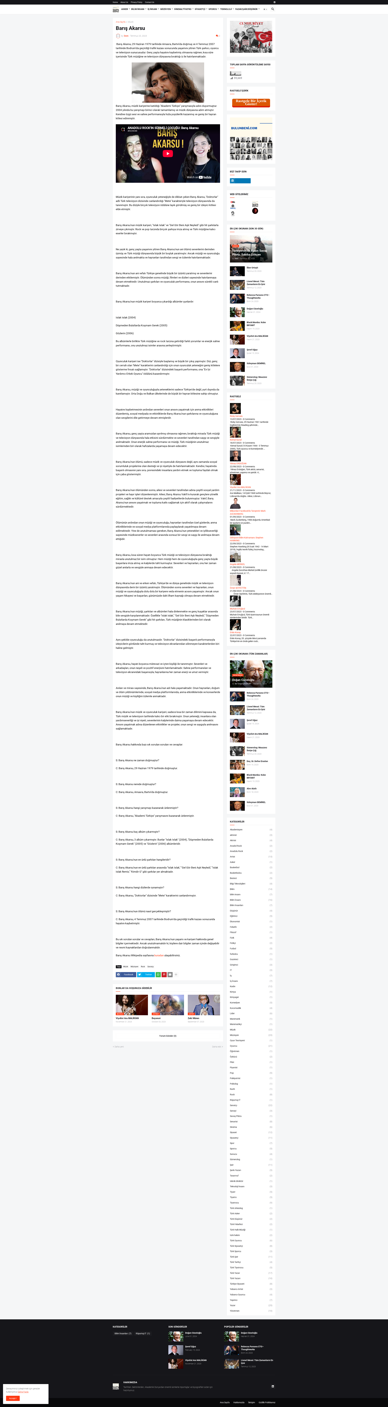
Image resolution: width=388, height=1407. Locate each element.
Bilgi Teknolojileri (251, 883)
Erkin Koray (235, 632)
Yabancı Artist (251, 1289)
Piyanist (251, 1067)
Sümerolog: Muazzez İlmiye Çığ (257, 378)
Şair (251, 1165)
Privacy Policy (136, 2)
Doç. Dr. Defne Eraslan (257, 761)
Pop (251, 1073)
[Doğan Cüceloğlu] (237, 312)
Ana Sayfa (120, 22)
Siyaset (251, 1132)
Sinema (251, 1127)
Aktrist (251, 840)
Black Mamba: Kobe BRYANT (256, 323)
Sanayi (251, 1111)
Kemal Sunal (236, 440)
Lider (251, 1013)
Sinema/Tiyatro (182, 9)
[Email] (170, 974)
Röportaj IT (251, 1100)
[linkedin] (274, 2)
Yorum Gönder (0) (167, 1036)
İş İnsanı (152, 9)
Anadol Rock (251, 846)
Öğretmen (251, 1051)
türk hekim (251, 1235)
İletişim (251, 1402)
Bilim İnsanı (137, 9)
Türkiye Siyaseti (251, 1284)
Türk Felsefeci (251, 1224)
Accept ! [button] (13, 1398)
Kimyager (251, 997)
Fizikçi (251, 943)
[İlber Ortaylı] (237, 271)
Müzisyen (165, 9)
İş (251, 975)
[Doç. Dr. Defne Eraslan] (237, 765)
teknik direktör (251, 1181)
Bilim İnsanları (251, 905)
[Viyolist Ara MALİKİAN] (237, 340)
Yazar (251, 1305)
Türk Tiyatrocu (251, 1267)
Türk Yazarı (251, 1278)
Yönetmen (251, 1311)
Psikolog (251, 1084)
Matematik (251, 1019)
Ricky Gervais (236, 416)
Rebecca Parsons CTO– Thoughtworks (258, 296)
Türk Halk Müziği (251, 1230)
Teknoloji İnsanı (251, 1186)
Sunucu (251, 1154)
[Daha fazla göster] (176, 974)
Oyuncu (251, 1046)
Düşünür (251, 910)
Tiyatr (251, 1192)
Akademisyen (251, 829)
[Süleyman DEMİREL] (237, 367)
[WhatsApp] (158, 974)
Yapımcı (251, 1300)
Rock (143, 967)
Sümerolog (251, 1159)
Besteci (251, 878)
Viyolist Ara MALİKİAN (127, 1018)
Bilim (251, 889)
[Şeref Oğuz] (237, 353)
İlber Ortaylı (252, 267)
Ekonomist (251, 921)
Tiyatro (251, 1197)
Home (115, 2)
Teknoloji (226, 9)
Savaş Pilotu (251, 1116)
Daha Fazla (23, 1392)
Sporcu (213, 9)
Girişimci (251, 965)
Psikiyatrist (251, 1078)
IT (251, 970)
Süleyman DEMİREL (256, 363)
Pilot (251, 1062)
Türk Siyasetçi (251, 1246)
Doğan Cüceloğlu (255, 308)
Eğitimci (251, 916)
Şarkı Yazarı (251, 1170)
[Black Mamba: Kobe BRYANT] (237, 326)
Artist (251, 856)
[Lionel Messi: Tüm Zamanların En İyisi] (237, 285)
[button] (265, 9)
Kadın (251, 986)
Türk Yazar (251, 1273)
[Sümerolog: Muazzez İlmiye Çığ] (237, 381)
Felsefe (251, 927)
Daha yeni (119, 1046)
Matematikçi (251, 1024)
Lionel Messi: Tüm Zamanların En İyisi (256, 282)
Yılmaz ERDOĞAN (238, 463)
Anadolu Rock (251, 851)
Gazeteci (251, 959)
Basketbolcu (251, 873)
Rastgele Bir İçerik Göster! (251, 102)
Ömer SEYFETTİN (238, 588)
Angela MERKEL (237, 564)
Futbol (251, 948)
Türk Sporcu (251, 1251)
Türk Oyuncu (251, 1240)
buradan (159, 955)
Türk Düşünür (251, 1219)
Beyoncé (156, 1018)
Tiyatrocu (251, 1202)
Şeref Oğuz (252, 349)
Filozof (251, 932)
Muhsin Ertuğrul (237, 608)
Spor (251, 1143)
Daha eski (216, 1046)
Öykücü (251, 1056)
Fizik (251, 938)
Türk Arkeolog (251, 1208)
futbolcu (251, 954)
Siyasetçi (200, 9)
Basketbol (251, 867)
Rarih (251, 1089)
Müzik (131, 22)
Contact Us (149, 2)
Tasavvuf (251, 1175)
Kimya (251, 992)
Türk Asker (251, 1213)
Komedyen (251, 1002)
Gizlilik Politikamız (267, 1402)
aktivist (251, 835)
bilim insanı (251, 894)
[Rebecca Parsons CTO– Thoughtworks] (237, 299)
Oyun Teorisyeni (251, 1040)
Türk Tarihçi (251, 1262)
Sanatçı (150, 967)
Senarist (251, 1121)
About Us (124, 2)
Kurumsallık (251, 1008)
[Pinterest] (164, 974)
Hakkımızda (238, 1402)
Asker (124, 9)
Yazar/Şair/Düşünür (246, 9)
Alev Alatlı (252, 788)
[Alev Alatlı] (237, 792)
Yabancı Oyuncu (251, 1294)
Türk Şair (251, 1257)
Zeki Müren (193, 1018)
